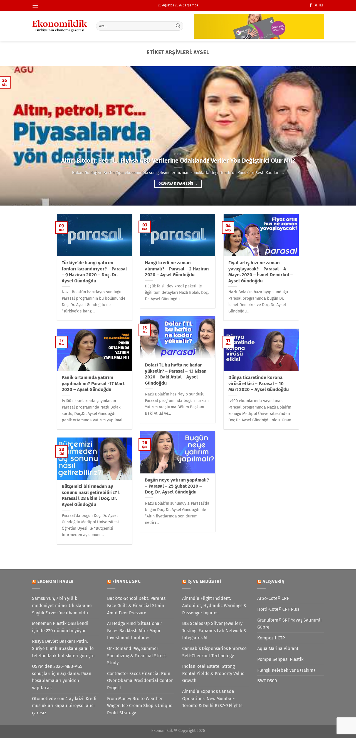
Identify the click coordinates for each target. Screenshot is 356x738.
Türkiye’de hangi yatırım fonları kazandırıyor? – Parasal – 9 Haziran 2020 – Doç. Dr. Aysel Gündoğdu (94, 272)
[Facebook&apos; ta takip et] (310, 5)
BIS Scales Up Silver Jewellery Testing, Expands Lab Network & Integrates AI (214, 630)
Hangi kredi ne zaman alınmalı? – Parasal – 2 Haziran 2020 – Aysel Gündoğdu (177, 268)
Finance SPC (126, 581)
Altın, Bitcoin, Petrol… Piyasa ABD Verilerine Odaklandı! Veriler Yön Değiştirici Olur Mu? (178, 160)
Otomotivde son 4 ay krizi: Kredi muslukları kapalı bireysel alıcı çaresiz (64, 705)
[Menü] (35, 5)
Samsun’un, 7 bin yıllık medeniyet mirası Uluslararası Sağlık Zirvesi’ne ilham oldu (62, 605)
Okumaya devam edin (178, 183)
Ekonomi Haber (55, 581)
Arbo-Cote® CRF (273, 598)
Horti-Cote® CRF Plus (278, 609)
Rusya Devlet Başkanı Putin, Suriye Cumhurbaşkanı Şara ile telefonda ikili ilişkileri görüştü (63, 648)
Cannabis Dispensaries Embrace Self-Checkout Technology (214, 652)
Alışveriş (274, 581)
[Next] (342, 136)
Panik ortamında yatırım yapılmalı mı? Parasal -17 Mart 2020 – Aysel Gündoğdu (93, 383)
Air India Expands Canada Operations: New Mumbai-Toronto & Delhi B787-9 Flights (212, 698)
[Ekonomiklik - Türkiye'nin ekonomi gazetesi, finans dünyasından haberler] (60, 26)
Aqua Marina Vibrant (277, 648)
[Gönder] (178, 26)
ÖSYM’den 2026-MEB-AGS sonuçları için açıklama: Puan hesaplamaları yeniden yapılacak (61, 677)
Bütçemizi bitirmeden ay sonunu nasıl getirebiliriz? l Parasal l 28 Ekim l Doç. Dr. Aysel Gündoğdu (91, 495)
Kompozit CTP (271, 638)
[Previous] (14, 136)
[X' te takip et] (316, 5)
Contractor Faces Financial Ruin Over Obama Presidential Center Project (140, 680)
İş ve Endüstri (204, 581)
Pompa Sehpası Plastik (280, 659)
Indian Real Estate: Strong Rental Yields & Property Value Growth (213, 673)
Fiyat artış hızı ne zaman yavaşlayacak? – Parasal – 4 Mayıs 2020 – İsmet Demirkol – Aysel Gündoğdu (260, 272)
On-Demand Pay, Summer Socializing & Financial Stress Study (136, 655)
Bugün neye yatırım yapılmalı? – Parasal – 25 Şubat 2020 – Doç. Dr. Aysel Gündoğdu (177, 486)
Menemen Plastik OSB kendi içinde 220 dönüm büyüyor (60, 627)
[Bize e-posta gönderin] (321, 5)
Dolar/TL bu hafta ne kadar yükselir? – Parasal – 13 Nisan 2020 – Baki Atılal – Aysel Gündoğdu (176, 374)
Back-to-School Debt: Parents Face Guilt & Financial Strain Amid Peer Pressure (136, 605)
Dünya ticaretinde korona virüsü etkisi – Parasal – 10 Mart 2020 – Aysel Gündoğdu (258, 383)
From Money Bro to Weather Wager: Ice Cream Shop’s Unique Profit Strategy (139, 705)
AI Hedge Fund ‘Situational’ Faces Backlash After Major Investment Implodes (134, 630)
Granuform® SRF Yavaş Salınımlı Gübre (289, 623)
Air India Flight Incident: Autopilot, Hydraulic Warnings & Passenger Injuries (214, 605)
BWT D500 (267, 680)
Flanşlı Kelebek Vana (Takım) (286, 670)
